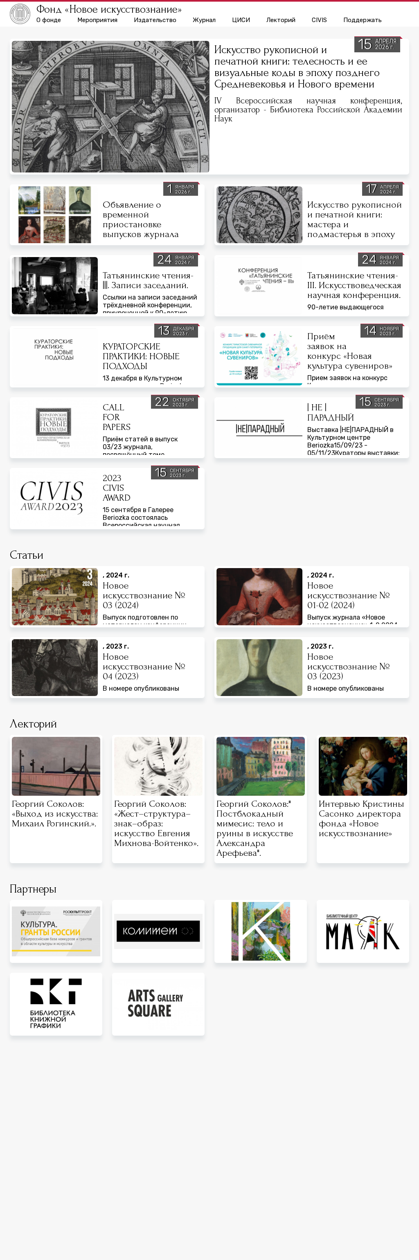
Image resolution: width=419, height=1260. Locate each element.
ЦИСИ (241, 20)
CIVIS (319, 20)
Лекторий (280, 20)
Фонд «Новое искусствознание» (109, 9)
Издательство (155, 20)
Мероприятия (97, 20)
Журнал (204, 20)
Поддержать (362, 20)
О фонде (48, 20)
